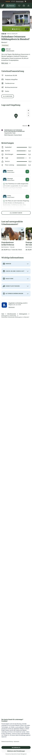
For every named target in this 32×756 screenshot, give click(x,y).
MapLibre (25, 125)
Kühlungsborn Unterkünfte (8, 315)
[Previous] (2, 20)
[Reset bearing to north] (28, 115)
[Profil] (28, 6)
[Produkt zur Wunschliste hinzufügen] (27, 13)
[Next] (29, 20)
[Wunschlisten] (19, 6)
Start (2, 314)
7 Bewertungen (10, 50)
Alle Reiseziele (11, 314)
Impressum (12, 307)
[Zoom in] (28, 110)
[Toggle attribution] (29, 126)
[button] (16, 20)
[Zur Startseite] (2, 5)
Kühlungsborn (23, 314)
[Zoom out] (28, 113)
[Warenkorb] (24, 6)
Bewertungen (20, 1)
